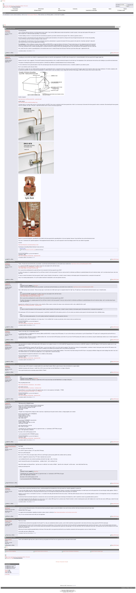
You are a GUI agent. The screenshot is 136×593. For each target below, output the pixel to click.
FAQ (59, 8)
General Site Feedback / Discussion (21, 5)
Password (117, 6)
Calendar (94, 8)
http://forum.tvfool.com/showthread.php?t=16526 (81, 263)
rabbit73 (7, 57)
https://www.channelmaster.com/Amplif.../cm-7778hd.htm (30, 391)
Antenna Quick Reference (32, 14)
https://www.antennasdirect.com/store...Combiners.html (29, 387)
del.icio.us (46, 551)
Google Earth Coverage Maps (91, 10)
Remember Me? (130, 4)
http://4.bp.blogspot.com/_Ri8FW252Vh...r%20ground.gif (30, 266)
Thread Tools (118, 26)
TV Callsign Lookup (121, 10)
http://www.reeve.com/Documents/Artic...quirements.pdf (29, 99)
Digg (15, 551)
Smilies (6, 570)
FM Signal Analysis (37, 10)
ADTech (7, 508)
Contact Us (123, 587)
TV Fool (6, 5)
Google (101, 551)
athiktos (7, 31)
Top (134, 587)
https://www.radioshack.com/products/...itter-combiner (29, 384)
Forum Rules (7, 574)
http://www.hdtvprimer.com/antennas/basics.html (28, 244)
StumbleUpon (76, 551)
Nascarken (8, 539)
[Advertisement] (68, 20)
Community (75, 8)
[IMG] (6, 571)
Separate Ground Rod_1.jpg (30, 249)
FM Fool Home (41, 8)
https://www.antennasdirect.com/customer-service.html (65, 512)
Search (110, 8)
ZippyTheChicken (10, 446)
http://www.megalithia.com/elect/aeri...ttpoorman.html (29, 255)
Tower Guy (8, 521)
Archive (131, 587)
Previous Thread (59, 561)
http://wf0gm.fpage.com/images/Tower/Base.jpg (28, 268)
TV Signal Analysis (14, 10)
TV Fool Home (15, 8)
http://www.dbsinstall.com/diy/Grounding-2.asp (27, 102)
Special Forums (11, 5)
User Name (118, 4)
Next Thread (65, 561)
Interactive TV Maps (61, 10)
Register (125, 8)
